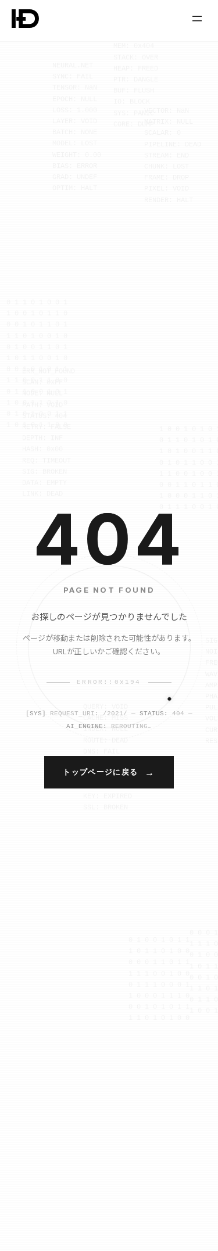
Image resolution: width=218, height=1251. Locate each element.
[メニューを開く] (197, 18)
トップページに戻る (100, 771)
